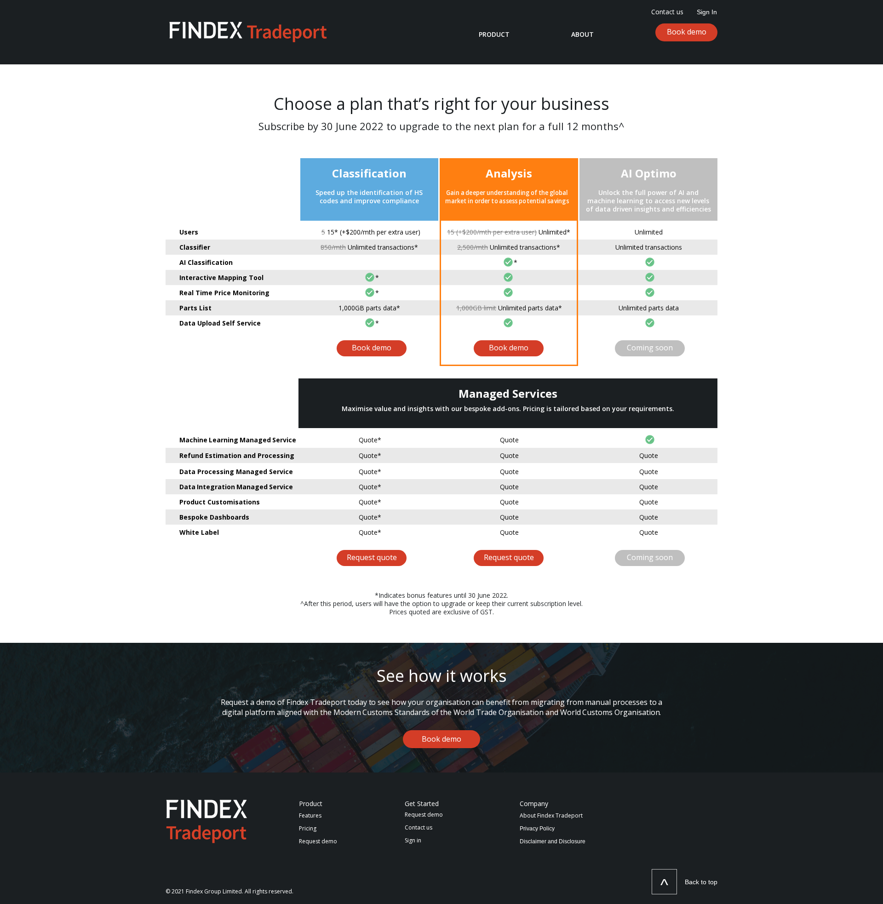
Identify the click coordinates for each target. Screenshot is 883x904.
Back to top (701, 882)
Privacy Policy (537, 828)
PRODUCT (494, 34)
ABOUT (582, 34)
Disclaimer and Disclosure (552, 841)
